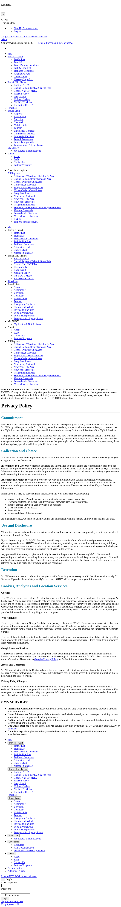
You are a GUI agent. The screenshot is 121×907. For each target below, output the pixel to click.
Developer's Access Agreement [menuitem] (29, 850)
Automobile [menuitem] (20, 116)
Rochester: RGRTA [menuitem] (24, 105)
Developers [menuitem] (14, 842)
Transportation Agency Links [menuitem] (28, 145)
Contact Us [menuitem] (19, 162)
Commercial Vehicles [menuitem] (24, 133)
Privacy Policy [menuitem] (15, 868)
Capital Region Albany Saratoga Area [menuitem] (32, 179)
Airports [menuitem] (18, 113)
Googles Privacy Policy (46, 659)
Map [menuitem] (10, 53)
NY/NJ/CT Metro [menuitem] (23, 102)
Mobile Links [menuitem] (20, 125)
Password (6, 888)
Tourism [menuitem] (18, 128)
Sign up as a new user (12, 901)
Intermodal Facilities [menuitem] (24, 136)
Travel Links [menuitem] (14, 110)
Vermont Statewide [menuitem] (23, 210)
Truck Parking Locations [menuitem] (26, 65)
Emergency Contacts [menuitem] (24, 130)
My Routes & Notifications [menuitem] (27, 150)
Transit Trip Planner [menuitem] (17, 82)
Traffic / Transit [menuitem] (15, 56)
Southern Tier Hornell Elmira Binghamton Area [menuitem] (37, 207)
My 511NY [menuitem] (13, 147)
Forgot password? (10, 904)
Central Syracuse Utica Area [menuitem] (28, 181)
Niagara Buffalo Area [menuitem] (24, 204)
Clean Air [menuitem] (18, 122)
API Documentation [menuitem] (24, 847)
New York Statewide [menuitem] (24, 201)
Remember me (12, 895)
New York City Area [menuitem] (24, 199)
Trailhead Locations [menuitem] (24, 70)
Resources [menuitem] (19, 844)
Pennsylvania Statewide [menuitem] (25, 213)
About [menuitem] (11, 153)
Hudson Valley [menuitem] (21, 93)
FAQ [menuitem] (16, 159)
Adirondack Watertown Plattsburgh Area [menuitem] (34, 176)
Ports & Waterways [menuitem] (23, 139)
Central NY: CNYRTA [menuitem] (25, 90)
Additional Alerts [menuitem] (16, 871)
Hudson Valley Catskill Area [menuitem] (28, 190)
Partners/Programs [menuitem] (23, 165)
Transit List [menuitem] (19, 62)
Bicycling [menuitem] (18, 119)
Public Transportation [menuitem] (24, 142)
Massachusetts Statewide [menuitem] (26, 216)
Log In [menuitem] (17, 31)
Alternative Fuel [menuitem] (22, 73)
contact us (12, 728)
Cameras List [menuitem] (20, 76)
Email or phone (9, 882)
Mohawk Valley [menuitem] (22, 99)
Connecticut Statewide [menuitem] (25, 184)
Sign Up (26, 28)
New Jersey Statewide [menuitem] (25, 196)
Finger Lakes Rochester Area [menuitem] (28, 187)
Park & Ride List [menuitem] (22, 68)
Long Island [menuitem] (20, 96)
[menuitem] (67, 28)
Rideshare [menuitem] (12, 108)
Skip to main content (11, 17)
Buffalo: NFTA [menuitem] (21, 85)
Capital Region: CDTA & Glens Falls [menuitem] (32, 88)
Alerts (4, 39)
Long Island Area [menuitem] (22, 193)
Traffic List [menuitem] (19, 59)
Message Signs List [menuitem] (23, 79)
